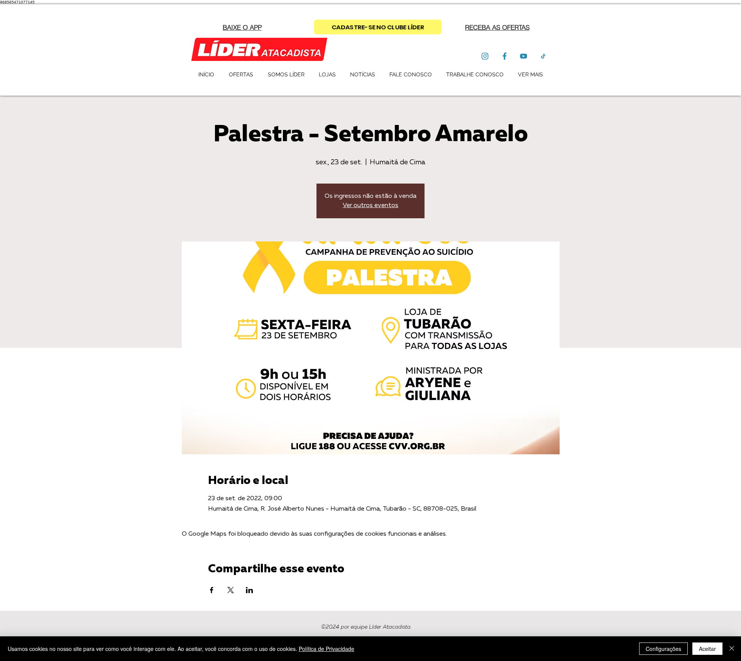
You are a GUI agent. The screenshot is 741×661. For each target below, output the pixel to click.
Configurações (663, 649)
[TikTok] (543, 56)
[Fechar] (731, 648)
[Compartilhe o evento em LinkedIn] (249, 590)
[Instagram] (485, 56)
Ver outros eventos (370, 205)
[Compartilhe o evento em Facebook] (211, 590)
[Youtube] (523, 56)
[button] (497, 27)
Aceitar (707, 649)
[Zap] (504, 56)
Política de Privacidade (326, 649)
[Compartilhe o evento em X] (230, 590)
